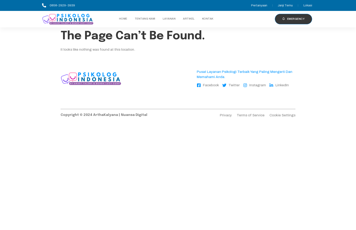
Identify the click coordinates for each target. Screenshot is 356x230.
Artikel (189, 18)
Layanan (169, 18)
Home (123, 18)
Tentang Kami (145, 18)
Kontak (207, 18)
